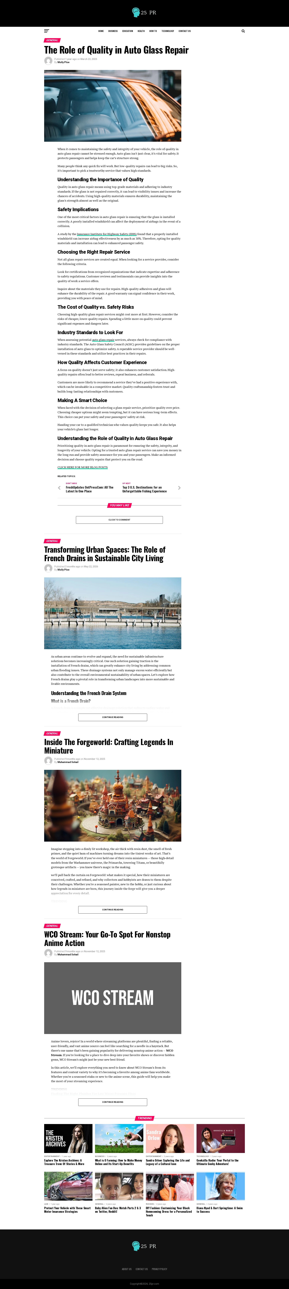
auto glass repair (103, 340)
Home (101, 31)
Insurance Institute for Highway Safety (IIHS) (107, 234)
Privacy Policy (159, 1269)
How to (153, 31)
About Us (127, 1269)
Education (127, 31)
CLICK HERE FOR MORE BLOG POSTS (83, 467)
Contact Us (185, 31)
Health (141, 31)
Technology (168, 31)
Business (113, 31)
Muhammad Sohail (68, 762)
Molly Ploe (63, 62)
